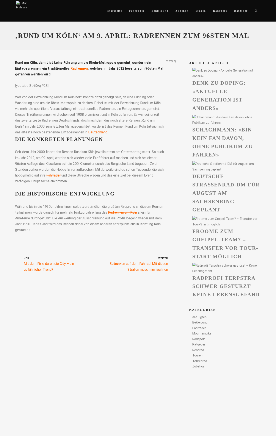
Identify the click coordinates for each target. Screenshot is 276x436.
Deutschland (97, 132)
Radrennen (79, 68)
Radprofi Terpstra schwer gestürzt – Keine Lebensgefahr (226, 286)
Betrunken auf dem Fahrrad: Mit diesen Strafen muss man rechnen (139, 264)
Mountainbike (201, 333)
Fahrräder (53, 175)
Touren (197, 355)
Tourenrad (199, 361)
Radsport (198, 339)
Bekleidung (199, 322)
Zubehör (198, 366)
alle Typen (199, 317)
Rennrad (198, 350)
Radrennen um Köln (122, 212)
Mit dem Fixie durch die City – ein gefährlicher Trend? (49, 264)
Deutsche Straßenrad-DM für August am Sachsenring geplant (226, 193)
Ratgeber (198, 344)
